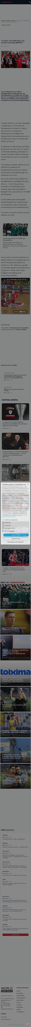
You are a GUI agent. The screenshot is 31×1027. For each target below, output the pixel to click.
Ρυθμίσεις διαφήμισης (7, 513)
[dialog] (15, 513)
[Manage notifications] (27, 1024)
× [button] (27, 484)
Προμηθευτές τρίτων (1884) (14, 500)
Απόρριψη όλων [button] (16, 538)
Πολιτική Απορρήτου (11, 516)
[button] (15, 542)
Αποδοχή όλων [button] (16, 535)
